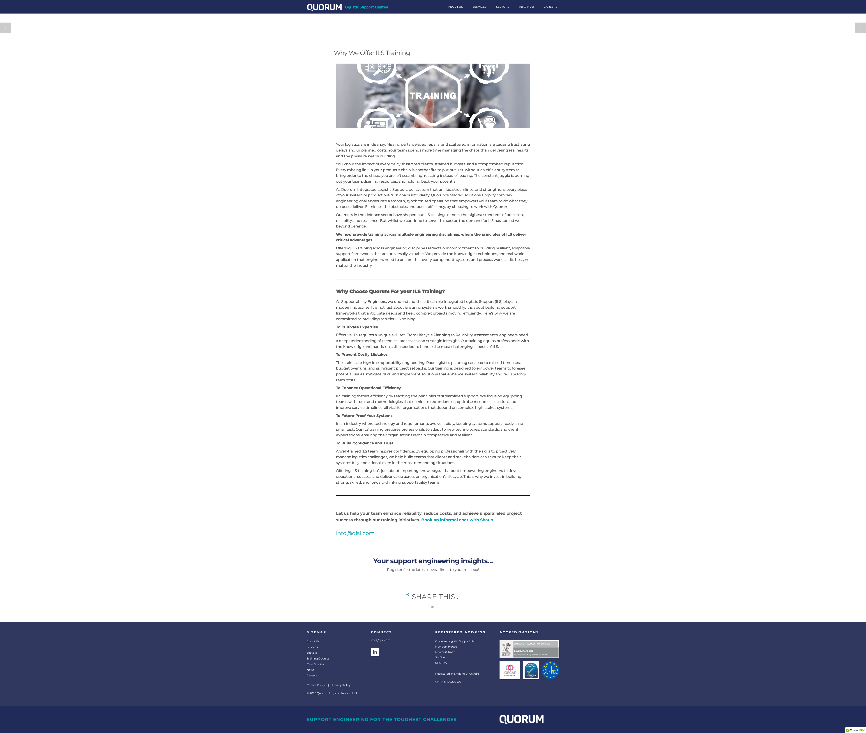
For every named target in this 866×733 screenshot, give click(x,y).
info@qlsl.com (355, 533)
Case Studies (315, 664)
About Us (313, 641)
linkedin (432, 607)
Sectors (312, 652)
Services (312, 647)
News (310, 669)
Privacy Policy (341, 685)
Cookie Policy (316, 685)
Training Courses (318, 658)
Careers (312, 675)
